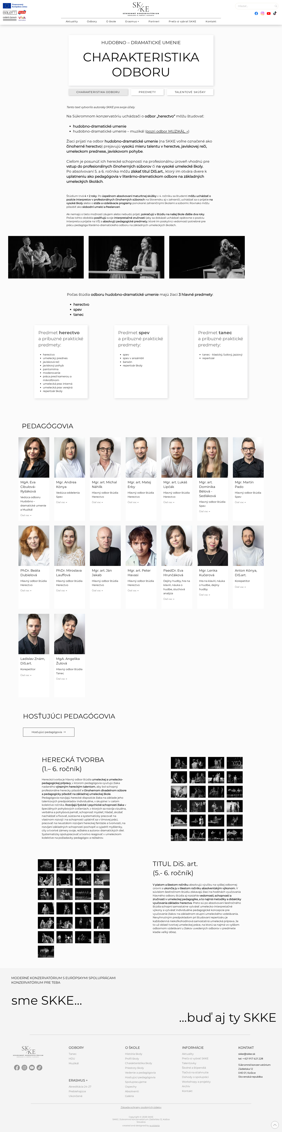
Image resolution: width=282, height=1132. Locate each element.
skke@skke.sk (246, 1059)
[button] (92, 21)
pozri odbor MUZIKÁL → (167, 131)
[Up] (275, 1125)
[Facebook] (256, 13)
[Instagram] (262, 13)
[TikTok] (275, 13)
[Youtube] (268, 13)
